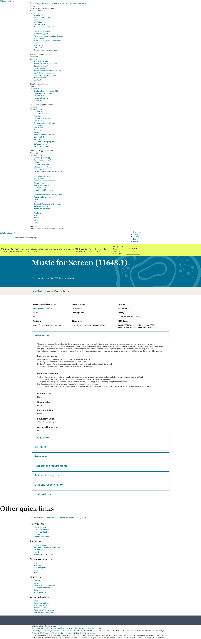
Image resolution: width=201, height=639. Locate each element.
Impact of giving (41, 98)
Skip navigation (7, 1)
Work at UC (39, 199)
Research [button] (34, 54)
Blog (35, 572)
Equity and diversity (42, 197)
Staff (36, 215)
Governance (39, 183)
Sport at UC (39, 137)
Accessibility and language (26, 237)
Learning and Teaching (43, 190)
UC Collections (40, 114)
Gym (36, 590)
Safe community (41, 144)
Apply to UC (81, 518)
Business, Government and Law (47, 547)
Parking (37, 132)
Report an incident (42, 146)
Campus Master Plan (42, 118)
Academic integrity (42, 176)
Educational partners (43, 167)
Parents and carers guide (44, 27)
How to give (39, 96)
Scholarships (39, 38)
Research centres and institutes (47, 70)
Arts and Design (40, 545)
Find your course (45, 291)
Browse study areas (42, 17)
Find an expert (40, 567)
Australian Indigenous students (47, 41)
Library (37, 220)
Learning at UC (40, 188)
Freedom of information (44, 610)
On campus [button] (35, 104)
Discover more (36, 59)
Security (37, 139)
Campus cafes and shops (44, 123)
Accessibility (73, 633)
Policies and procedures (44, 612)
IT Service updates (42, 588)
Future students (40, 527)
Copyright (47, 633)
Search (33, 229)
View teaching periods (42, 308)
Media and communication (45, 181)
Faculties (37, 162)
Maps (36, 222)
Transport (38, 130)
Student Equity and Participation (48, 195)
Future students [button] (37, 8)
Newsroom (38, 565)
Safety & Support (7, 233)
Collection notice (87, 633)
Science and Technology (44, 554)
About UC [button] (34, 150)
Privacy (64, 633)
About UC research (42, 61)
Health (36, 552)
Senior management (42, 160)
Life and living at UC (42, 31)
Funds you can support (43, 93)
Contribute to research (44, 73)
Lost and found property (44, 142)
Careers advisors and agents (46, 50)
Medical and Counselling (44, 585)
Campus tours (40, 111)
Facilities (37, 116)
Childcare (38, 125)
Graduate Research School (45, 75)
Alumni (36, 217)
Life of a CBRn (40, 68)
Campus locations (41, 164)
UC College (39, 22)
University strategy (42, 157)
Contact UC (37, 633)
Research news (40, 77)
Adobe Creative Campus (44, 135)
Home (34, 291)
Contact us (38, 80)
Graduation (39, 169)
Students (38, 213)
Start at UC (39, 45)
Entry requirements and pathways (48, 36)
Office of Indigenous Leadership (48, 171)
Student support (41, 34)
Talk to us (38, 48)
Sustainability (39, 178)
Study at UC (39, 15)
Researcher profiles (42, 608)
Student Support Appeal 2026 (47, 91)
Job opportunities (41, 603)
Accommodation (41, 592)
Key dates (38, 202)
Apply (36, 43)
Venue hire (38, 121)
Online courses (40, 20)
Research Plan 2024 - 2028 (45, 63)
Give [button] (32, 84)
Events (36, 570)
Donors (37, 534)
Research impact (41, 66)
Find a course (35, 13)
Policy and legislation (43, 185)
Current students (66, 518)
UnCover (37, 563)
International (39, 24)
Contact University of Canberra (47, 204)
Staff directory (40, 605)
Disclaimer (56, 633)
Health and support (42, 128)
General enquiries (41, 536)
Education (38, 550)
